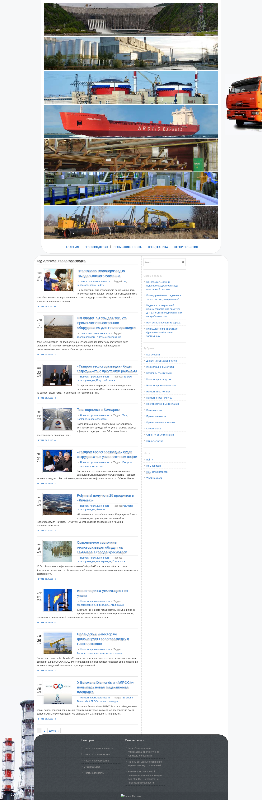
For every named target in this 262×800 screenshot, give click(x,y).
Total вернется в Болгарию (98, 409)
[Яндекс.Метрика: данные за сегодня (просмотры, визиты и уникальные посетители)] (131, 796)
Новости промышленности (95, 281)
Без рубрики (153, 354)
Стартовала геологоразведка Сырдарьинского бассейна (101, 273)
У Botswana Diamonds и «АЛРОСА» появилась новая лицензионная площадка (105, 687)
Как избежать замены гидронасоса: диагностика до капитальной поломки (162, 285)
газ (124, 281)
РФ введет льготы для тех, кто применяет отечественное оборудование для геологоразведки (106, 322)
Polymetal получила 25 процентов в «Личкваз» (105, 497)
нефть (100, 284)
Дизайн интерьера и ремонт (161, 360)
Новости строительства (159, 397)
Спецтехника (158, 247)
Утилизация (117, 604)
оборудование (113, 336)
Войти (149, 459)
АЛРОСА (94, 701)
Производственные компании (162, 403)
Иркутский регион (105, 380)
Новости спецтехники (158, 391)
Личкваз (100, 509)
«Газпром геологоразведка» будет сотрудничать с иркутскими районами (107, 368)
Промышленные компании (160, 422)
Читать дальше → (46, 306)
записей (153, 465)
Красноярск (118, 561)
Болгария (82, 418)
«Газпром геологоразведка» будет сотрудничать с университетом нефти (107, 454)
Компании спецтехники (159, 372)
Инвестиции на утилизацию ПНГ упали (103, 593)
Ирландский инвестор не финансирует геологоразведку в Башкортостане (103, 638)
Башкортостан (85, 653)
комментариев (156, 471)
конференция (103, 561)
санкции (118, 653)
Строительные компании (160, 434)
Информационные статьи (160, 366)
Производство (96, 247)
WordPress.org (154, 477)
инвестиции (102, 604)
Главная (72, 247)
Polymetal (127, 505)
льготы (100, 336)
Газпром (127, 376)
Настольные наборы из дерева (163, 322)
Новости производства (158, 379)
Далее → (54, 730)
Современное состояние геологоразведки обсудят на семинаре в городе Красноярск (102, 547)
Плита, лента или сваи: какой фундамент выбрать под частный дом (162, 332)
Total (124, 415)
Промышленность (128, 247)
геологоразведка (86, 284)
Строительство (186, 247)
